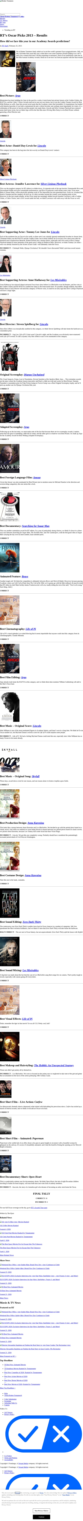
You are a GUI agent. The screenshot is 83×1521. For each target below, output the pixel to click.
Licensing (7, 1401)
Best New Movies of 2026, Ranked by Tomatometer (22, 1384)
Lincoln (2, 141)
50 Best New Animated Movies (15, 1365)
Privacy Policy (9, 1414)
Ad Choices (8, 1412)
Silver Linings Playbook (8, 179)
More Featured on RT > (8, 1356)
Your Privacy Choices (13, 1454)
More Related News (7, 1255)
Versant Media (23, 1463)
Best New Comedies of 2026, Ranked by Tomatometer (23, 1372)
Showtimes (4, 26)
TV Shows (3, 20)
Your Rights (66, 1495)
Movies (2, 18)
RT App (3, 22)
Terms (41, 1493)
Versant (17, 1493)
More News (4, 1298)
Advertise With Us (10, 1403)
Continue (41, 1517)
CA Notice (8, 1456)
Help (6, 1393)
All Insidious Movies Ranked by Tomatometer (20, 1369)
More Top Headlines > (7, 1388)
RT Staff (5, 46)
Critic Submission (10, 1399)
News (2, 24)
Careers (7, 1405)
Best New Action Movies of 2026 (15, 1376)
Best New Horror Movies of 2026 (15, 1380)
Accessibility (8, 1460)
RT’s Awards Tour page (39, 1208)
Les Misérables (5, 275)
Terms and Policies (10, 1458)
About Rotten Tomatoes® (13, 1395)
